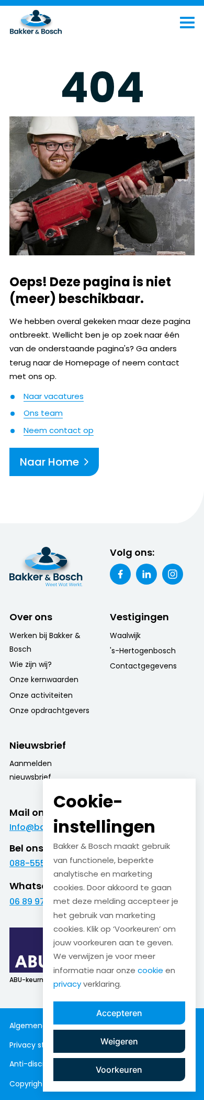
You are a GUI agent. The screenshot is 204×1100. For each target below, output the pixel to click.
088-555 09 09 (40, 863)
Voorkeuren (119, 1069)
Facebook (120, 574)
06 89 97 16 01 (37, 902)
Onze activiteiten (41, 695)
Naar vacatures (54, 396)
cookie (150, 970)
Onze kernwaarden (43, 679)
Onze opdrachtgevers (49, 710)
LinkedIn (146, 574)
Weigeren (119, 1041)
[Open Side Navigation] (187, 22)
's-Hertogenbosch (143, 650)
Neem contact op (59, 430)
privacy (67, 983)
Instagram (172, 574)
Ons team (43, 412)
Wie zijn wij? (30, 664)
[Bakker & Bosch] (57, 22)
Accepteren (119, 1013)
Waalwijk (125, 635)
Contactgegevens (143, 666)
